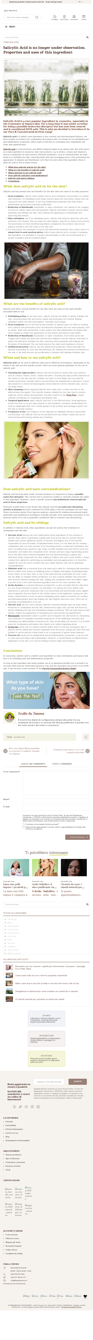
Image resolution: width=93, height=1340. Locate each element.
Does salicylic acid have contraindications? (28, 175)
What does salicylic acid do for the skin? (27, 167)
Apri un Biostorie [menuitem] (12, 1158)
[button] (14, 1284)
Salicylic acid (9, 149)
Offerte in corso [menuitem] (12, 1238)
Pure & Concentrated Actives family (59, 668)
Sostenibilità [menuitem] (11, 1125)
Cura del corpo (13, 929)
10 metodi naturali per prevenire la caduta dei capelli (39, 999)
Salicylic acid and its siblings (21, 178)
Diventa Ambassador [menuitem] (14, 1129)
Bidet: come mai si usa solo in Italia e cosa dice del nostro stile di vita (47, 983)
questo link (29, 815)
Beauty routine (13, 950)
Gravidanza (12, 946)
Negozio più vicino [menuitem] (13, 1242)
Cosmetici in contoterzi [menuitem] (15, 1162)
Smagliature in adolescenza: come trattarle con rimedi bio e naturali (46, 991)
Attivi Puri (11, 943)
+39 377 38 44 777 (18, 1277)
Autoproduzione (13, 926)
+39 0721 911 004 (17, 1274)
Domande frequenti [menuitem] (14, 1246)
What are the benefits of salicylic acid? (26, 170)
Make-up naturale (14, 953)
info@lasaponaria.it (19, 1280)
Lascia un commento (33, 764)
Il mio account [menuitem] (12, 1235)
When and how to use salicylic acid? (25, 172)
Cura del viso (19, 737)
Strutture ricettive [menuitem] (13, 1166)
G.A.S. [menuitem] (8, 1170)
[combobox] (46, 37)
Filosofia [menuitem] (9, 1121)
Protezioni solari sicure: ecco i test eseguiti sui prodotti (69, 751)
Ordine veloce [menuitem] (11, 1250)
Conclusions (13, 181)
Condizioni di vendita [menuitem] (14, 1253)
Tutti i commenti (62, 764)
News (10, 922)
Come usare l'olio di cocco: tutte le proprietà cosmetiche (41, 975)
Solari (10, 939)
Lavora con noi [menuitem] (12, 1133)
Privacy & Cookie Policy (71, 1307)
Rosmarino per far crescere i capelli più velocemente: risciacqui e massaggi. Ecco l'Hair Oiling (50, 967)
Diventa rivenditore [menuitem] (13, 1155)
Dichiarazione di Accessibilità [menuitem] (18, 1140)
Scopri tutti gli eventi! (54, 2)
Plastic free (12, 936)
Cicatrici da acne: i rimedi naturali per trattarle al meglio (71, 887)
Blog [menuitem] (7, 1137)
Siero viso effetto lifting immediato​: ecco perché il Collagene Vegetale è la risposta (24, 751)
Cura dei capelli (13, 933)
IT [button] (79, 2)
